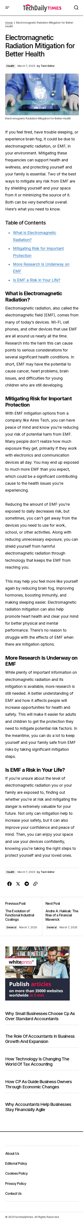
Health (10, 65)
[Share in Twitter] (18, 884)
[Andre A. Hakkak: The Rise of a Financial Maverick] (60, 916)
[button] (7, 8)
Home (9, 22)
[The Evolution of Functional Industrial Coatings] (23, 916)
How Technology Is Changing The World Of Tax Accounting (37, 1061)
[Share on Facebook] (9, 884)
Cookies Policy (16, 1173)
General (11, 927)
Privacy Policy (15, 1183)
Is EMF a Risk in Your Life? (36, 280)
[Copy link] (35, 884)
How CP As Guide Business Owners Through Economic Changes (38, 1084)
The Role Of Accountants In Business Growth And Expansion (40, 1039)
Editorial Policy (16, 1163)
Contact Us (13, 1193)
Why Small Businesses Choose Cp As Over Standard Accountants (40, 1016)
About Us (12, 1153)
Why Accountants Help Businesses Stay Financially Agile (38, 1107)
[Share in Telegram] (26, 884)
